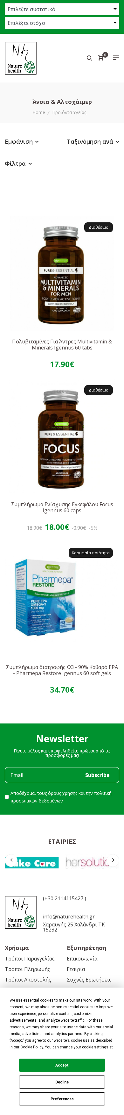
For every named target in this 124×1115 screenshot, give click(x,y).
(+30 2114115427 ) (64, 898)
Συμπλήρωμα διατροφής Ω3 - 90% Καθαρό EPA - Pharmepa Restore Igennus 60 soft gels (62, 670)
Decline (62, 1082)
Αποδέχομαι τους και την (61, 797)
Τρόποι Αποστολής (28, 979)
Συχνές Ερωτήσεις (89, 979)
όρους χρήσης (62, 793)
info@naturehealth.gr (69, 916)
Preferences (62, 1099)
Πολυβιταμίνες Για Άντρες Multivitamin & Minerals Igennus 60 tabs (62, 344)
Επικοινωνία (82, 958)
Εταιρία (76, 969)
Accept (62, 1065)
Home (38, 112)
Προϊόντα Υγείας (69, 112)
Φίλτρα (16, 163)
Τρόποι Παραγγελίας (30, 958)
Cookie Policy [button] (31, 1047)
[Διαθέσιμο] (62, 273)
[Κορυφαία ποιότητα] (62, 598)
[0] (100, 58)
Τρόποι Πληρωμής (27, 969)
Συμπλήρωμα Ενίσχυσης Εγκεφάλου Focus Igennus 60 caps (62, 507)
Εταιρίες (62, 841)
